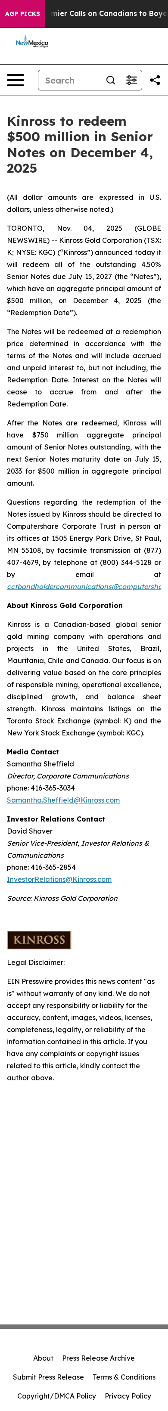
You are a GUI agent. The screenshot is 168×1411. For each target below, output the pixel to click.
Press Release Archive (98, 1358)
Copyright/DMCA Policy (56, 1396)
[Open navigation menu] (15, 80)
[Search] (110, 80)
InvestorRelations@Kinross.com (59, 879)
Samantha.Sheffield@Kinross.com (63, 800)
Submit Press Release (48, 1377)
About (43, 1358)
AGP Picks (22, 14)
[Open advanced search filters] (131, 80)
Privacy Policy (128, 1396)
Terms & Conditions (124, 1377)
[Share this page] (155, 80)
